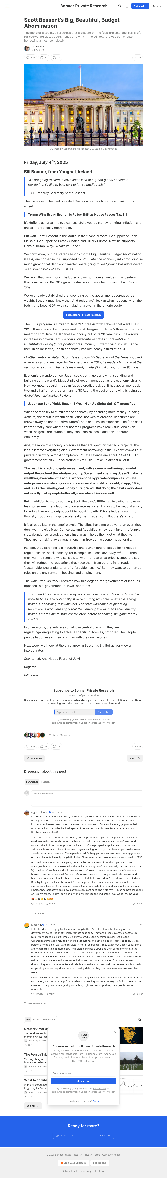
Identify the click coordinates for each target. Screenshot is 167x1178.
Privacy (88, 1154)
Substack (67, 1171)
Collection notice (111, 1154)
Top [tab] (28, 1019)
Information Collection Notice (82, 1091)
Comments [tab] (32, 781)
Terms (97, 1154)
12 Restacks (64, 735)
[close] (114, 1031)
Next (133, 758)
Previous (36, 758)
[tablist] (38, 782)
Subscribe (140, 6)
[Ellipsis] (141, 812)
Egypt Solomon (39, 812)
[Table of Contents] (3, 589)
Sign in (157, 6)
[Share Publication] (127, 6)
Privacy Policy (108, 1091)
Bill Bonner (38, 47)
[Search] (119, 6)
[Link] (19, 162)
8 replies (39, 913)
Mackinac (36, 924)
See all (31, 1105)
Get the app (99, 1162)
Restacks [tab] (45, 781)
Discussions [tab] (49, 1019)
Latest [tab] (36, 1019)
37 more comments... (35, 1003)
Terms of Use (99, 1088)
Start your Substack (75, 1162)
